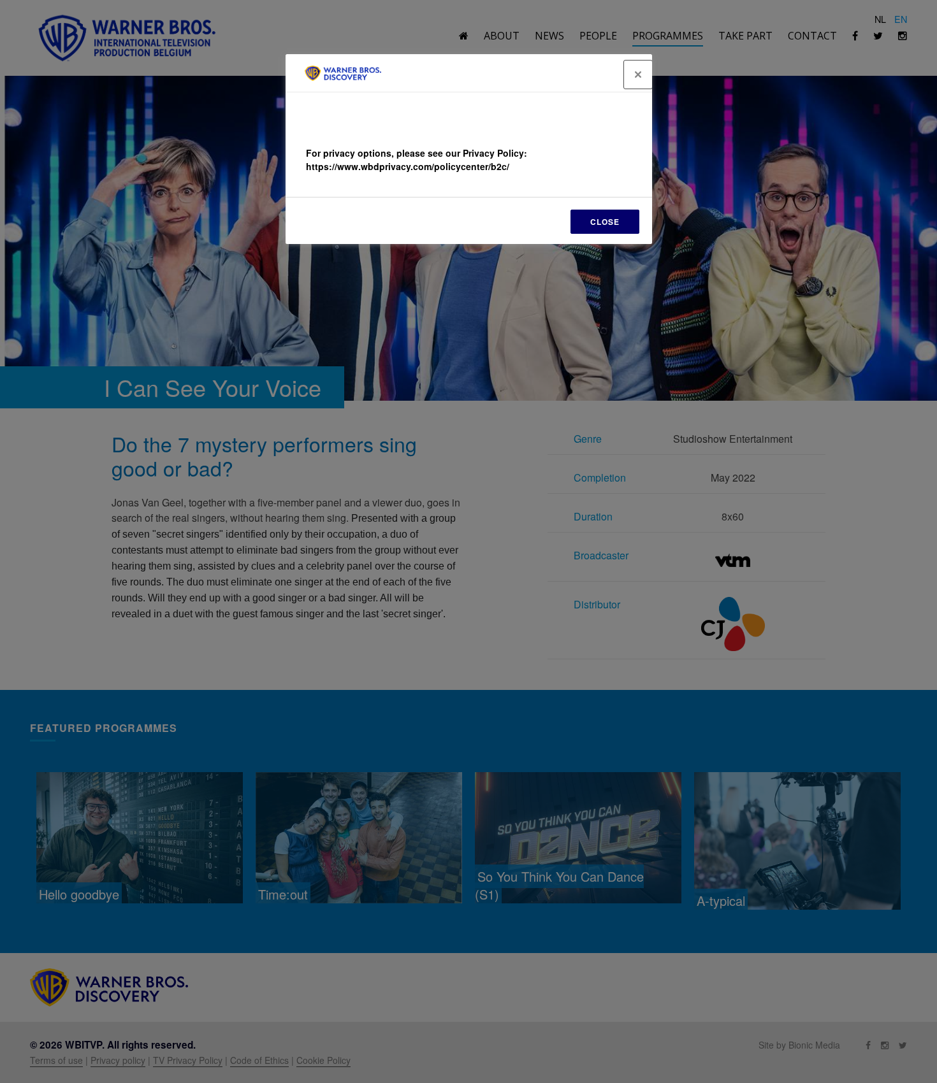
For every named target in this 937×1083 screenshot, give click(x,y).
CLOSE (605, 221)
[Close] (638, 75)
